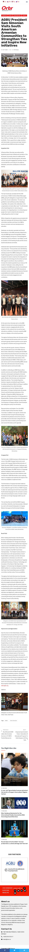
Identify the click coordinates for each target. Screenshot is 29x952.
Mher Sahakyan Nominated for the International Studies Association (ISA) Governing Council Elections (13, 814)
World (24, 15)
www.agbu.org (4, 685)
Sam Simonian (13, 720)
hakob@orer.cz (7, 939)
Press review (17, 15)
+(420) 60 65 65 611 (8, 936)
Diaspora (4, 15)
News (10, 15)
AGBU (6, 720)
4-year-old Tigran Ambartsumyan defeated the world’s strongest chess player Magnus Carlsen (14, 792)
